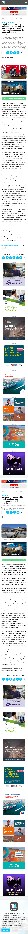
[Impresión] (20, 257)
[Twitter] (11, 52)
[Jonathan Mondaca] (2, 57)
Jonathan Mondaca (9, 57)
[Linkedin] (18, 52)
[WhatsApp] (14, 52)
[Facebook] (7, 52)
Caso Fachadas (21, 245)
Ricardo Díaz (4, 247)
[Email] (17, 257)
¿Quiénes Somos (5, 927)
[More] (21, 52)
